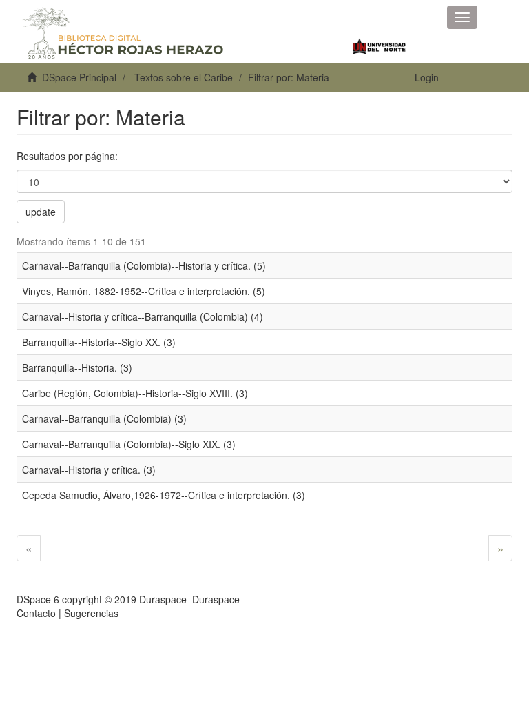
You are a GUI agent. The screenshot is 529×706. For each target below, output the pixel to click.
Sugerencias (91, 613)
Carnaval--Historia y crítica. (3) (89, 469)
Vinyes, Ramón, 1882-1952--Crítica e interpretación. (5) (143, 291)
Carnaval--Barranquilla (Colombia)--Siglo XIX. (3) (129, 444)
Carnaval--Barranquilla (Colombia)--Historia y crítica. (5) (144, 265)
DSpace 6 (38, 599)
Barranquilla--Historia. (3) (77, 367)
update (40, 212)
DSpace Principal (79, 77)
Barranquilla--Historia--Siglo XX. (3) (99, 342)
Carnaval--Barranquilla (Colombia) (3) (104, 418)
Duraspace (216, 599)
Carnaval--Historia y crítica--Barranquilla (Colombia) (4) (142, 316)
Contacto (36, 613)
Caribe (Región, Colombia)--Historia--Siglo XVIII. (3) (135, 393)
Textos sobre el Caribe (183, 77)
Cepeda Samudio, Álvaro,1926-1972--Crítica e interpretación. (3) (163, 495)
